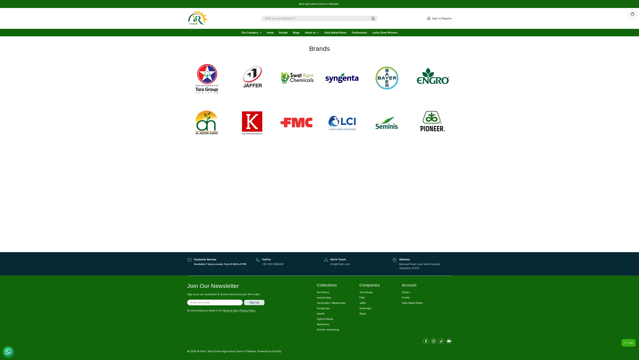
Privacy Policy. (248, 310)
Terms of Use (230, 310)
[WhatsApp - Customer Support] (8, 352)
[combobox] (319, 18)
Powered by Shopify (269, 351)
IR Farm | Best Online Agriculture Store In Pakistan (226, 351)
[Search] (373, 18)
